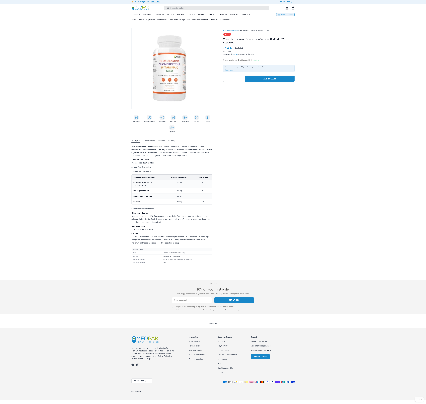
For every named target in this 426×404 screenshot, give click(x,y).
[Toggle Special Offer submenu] (252, 14)
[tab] (135, 140)
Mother (201, 14)
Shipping (235, 54)
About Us (221, 341)
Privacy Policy (194, 341)
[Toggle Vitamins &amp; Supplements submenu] (152, 14)
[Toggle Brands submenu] (237, 14)
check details (155, 2)
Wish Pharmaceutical (230, 30)
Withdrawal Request (197, 355)
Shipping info (223, 350)
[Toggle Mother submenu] (205, 14)
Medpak (138, 391)
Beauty (169, 14)
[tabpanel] (171, 204)
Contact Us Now (260, 357)
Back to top (213, 324)
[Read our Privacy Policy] (252, 310)
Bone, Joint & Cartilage (177, 20)
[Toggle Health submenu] (226, 14)
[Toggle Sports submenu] (163, 14)
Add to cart (269, 79)
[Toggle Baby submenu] (194, 14)
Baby (191, 14)
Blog (220, 364)
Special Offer (245, 14)
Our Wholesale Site (225, 368)
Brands (232, 14)
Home (211, 14)
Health (221, 14)
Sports (158, 14)
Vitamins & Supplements (141, 14)
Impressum (222, 359)
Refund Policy (194, 346)
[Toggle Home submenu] (215, 14)
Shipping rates (229, 70)
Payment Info (223, 346)
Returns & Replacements (227, 355)
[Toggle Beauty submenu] (173, 14)
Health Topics (162, 20)
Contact (221, 372)
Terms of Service (195, 350)
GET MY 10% (234, 300)
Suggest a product (196, 359)
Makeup (180, 14)
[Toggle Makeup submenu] (185, 14)
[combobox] (216, 8)
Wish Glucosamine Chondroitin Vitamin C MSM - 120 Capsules (208, 20)
